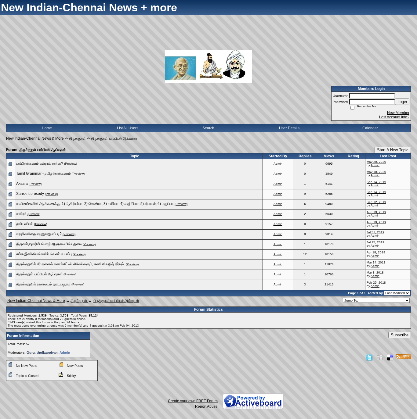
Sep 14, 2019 (376, 182)
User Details (289, 128)
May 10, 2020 (376, 172)
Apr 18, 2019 (376, 252)
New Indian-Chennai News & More (35, 138)
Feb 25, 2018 (376, 282)
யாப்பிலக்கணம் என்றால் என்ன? (39, 163)
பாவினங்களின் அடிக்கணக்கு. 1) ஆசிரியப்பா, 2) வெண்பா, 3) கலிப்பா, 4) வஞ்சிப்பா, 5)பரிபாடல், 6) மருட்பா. (95, 204)
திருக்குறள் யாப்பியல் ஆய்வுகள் (114, 138)
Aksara (22, 183)
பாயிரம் (21, 214)
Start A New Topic (392, 150)
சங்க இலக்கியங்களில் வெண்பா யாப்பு (44, 254)
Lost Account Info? (394, 117)
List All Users (127, 128)
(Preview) (70, 163)
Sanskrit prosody (30, 194)
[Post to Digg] (379, 357)
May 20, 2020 (376, 161)
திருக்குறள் (78, 138)
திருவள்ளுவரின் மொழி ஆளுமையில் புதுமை (49, 244)
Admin (278, 163)
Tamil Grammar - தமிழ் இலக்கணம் (43, 173)
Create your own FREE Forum (193, 401)
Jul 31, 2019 (375, 232)
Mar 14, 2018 (376, 262)
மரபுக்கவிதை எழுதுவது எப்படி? (39, 234)
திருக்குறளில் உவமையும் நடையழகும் (43, 284)
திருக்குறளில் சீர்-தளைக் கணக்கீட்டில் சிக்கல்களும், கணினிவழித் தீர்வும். (70, 264)
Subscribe (399, 335)
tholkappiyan (47, 352)
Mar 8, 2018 (375, 272)
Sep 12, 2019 (376, 202)
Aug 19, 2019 (376, 212)
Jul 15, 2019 (375, 242)
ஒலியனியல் (24, 224)
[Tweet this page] (369, 357)
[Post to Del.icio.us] (390, 357)
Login (402, 101)
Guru (31, 352)
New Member (398, 113)
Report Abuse (206, 406)
